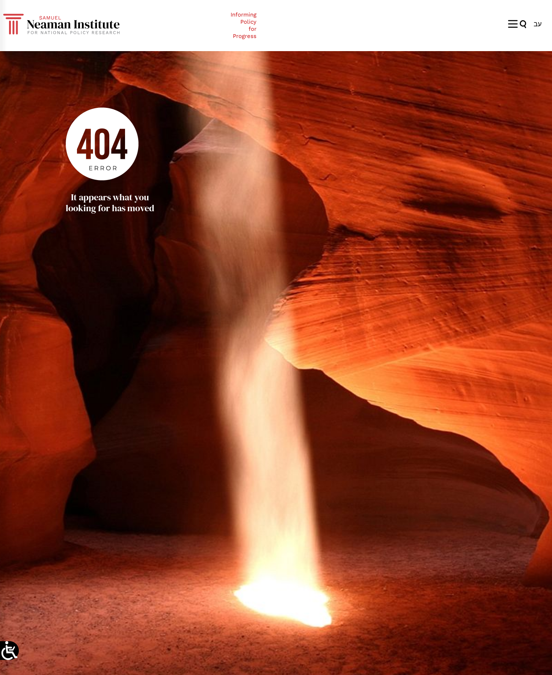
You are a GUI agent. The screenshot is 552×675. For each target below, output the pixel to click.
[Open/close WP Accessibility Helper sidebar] (9, 650)
